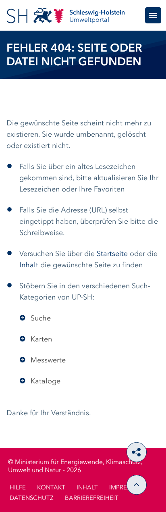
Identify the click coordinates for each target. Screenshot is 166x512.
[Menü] (153, 15)
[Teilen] (137, 452)
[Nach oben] (137, 485)
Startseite (112, 254)
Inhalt (28, 265)
